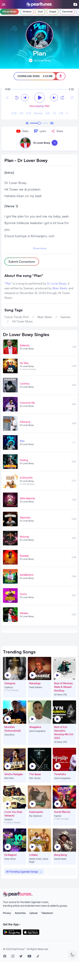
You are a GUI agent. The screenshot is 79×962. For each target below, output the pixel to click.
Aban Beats (59, 288)
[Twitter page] (21, 956)
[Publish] (75, 4)
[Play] (39, 98)
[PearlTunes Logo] (39, 4)
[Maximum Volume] (52, 123)
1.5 (54, 113)
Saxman (65, 317)
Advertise (20, 912)
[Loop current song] (72, 97)
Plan (8, 283)
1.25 (47, 113)
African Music (9, 11)
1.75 (61, 113)
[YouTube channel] (29, 956)
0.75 (28, 113)
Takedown (47, 912)
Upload (33, 912)
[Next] (54, 97)
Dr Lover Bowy (56, 283)
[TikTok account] (38, 956)
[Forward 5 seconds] (62, 97)
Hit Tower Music (22, 321)
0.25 (14, 113)
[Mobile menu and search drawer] (3, 4)
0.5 (21, 113)
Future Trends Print (16, 317)
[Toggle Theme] (72, 954)
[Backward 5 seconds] (17, 97)
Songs (19, 652)
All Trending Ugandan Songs (24, 871)
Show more (39, 248)
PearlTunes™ (19, 949)
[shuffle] (7, 97)
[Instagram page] (13, 956)
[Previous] (24, 97)
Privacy (7, 912)
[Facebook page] (5, 956)
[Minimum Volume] (27, 123)
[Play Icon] (7, 675)
